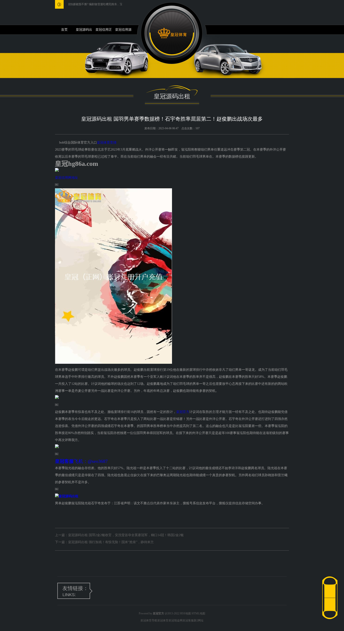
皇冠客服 (188, 620)
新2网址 (199, 620)
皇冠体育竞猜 (107, 142)
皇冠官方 (182, 412)
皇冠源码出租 (84, 31)
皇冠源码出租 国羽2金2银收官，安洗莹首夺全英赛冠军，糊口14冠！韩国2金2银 (126, 535)
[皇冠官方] (172, 33)
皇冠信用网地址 (66, 177)
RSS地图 (185, 613)
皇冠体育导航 (148, 620)
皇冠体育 (162, 620)
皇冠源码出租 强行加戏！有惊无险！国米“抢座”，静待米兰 (111, 542)
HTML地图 (198, 613)
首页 (64, 29)
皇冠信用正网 (103, 31)
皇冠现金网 (175, 620)
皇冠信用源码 (123, 31)
